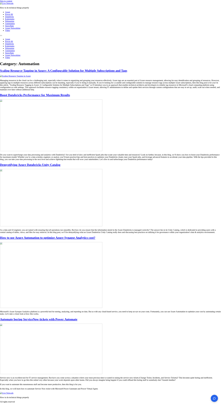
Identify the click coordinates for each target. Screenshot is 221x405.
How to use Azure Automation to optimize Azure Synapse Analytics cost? (47, 237)
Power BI (9, 14)
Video (7, 30)
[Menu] (1, 35)
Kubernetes (9, 19)
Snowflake (9, 26)
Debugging (9, 21)
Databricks (9, 17)
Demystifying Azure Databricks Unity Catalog (30, 164)
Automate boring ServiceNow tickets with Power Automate (38, 319)
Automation (10, 23)
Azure (7, 12)
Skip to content (6, 1)
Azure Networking (12, 28)
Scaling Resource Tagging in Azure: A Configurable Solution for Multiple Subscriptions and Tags (63, 70)
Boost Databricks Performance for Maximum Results (35, 95)
